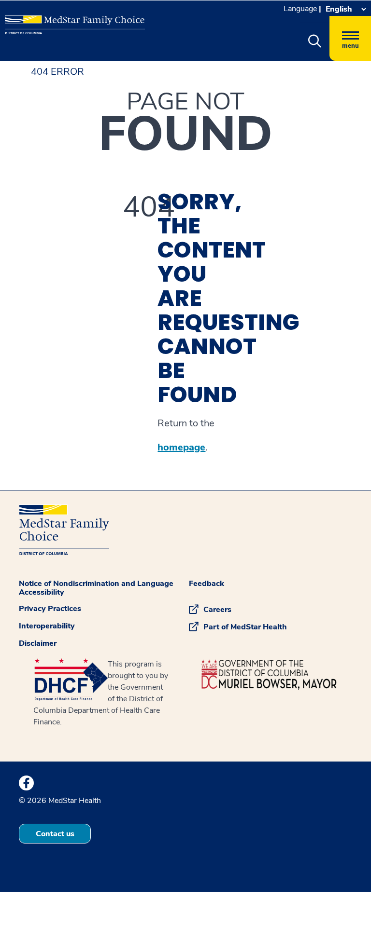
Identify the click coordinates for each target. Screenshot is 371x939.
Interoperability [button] (47, 626)
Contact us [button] (55, 834)
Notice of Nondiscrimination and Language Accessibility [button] (96, 588)
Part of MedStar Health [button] (245, 627)
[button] (314, 41)
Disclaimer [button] (38, 643)
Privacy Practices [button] (50, 608)
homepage (181, 447)
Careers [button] (217, 609)
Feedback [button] (206, 583)
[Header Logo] (70, 21)
